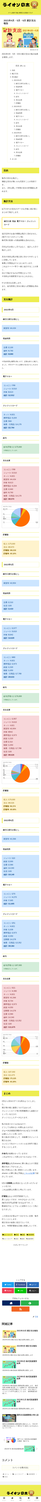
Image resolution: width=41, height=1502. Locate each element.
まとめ (14, 159)
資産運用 (31, 1234)
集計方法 (15, 74)
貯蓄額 (18, 103)
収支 (17, 1234)
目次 (17, 66)
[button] (37, 707)
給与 (17, 97)
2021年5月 (18, 106)
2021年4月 (18, 80)
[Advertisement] (20, 1261)
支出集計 (15, 77)
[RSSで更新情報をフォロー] (20, 1309)
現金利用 (19, 87)
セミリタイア (8, 1234)
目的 (13, 70)
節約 (23, 1234)
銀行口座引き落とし (23, 83)
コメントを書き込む (20, 1468)
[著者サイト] (11, 1303)
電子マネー (20, 90)
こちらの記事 (29, 1173)
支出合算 (19, 100)
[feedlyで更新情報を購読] (30, 1303)
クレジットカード (22, 93)
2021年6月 (18, 133)
